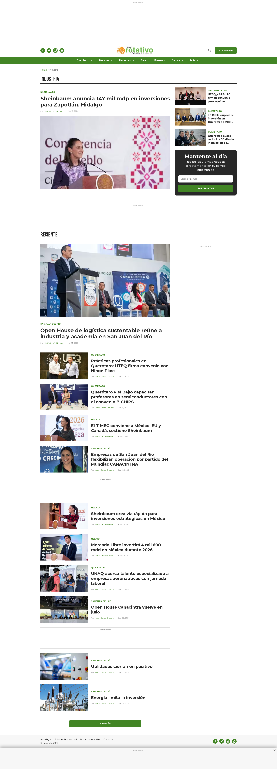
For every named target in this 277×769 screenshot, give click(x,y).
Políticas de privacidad (66, 739)
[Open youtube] (61, 50)
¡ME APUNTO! (206, 188)
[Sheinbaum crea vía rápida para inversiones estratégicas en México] (64, 515)
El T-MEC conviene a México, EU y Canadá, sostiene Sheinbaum (126, 428)
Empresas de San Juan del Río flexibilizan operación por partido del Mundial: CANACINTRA (129, 459)
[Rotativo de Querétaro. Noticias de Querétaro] (135, 50)
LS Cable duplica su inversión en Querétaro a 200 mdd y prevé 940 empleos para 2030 (221, 122)
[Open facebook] (42, 50)
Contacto (108, 739)
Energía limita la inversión (118, 697)
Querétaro (82, 60)
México (95, 420)
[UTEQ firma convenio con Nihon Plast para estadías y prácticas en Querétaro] (64, 365)
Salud (144, 60)
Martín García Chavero (53, 111)
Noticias (104, 60)
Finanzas (159, 60)
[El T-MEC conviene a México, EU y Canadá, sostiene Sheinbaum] (64, 427)
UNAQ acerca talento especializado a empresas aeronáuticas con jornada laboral (130, 578)
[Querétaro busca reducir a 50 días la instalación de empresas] (190, 137)
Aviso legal (45, 739)
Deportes (125, 60)
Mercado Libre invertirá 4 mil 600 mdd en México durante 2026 (126, 547)
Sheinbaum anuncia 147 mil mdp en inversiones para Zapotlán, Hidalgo (105, 101)
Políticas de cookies (90, 739)
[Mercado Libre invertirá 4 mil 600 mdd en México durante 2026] (64, 547)
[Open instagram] (55, 50)
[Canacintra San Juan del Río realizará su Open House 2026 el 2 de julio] (64, 609)
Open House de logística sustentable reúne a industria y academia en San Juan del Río (101, 333)
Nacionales (47, 92)
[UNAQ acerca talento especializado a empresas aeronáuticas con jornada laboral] (64, 578)
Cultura (176, 60)
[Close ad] (275, 750)
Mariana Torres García (104, 436)
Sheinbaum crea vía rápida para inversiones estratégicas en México (128, 516)
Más (192, 60)
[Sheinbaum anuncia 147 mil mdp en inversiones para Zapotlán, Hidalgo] (105, 152)
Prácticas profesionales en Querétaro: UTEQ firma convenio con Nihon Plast (130, 365)
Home (43, 70)
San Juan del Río (218, 90)
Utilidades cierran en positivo (121, 666)
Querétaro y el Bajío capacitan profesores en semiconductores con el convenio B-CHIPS (129, 397)
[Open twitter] (49, 50)
